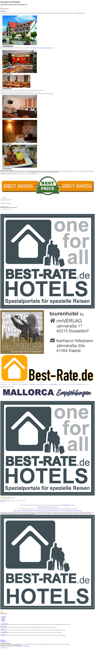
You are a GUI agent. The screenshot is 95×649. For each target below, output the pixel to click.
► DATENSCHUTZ (3, 641)
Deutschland (4, 616)
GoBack (9, 203)
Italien (3, 618)
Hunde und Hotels (4, 631)
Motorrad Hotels (24, 384)
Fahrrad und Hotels (3, 613)
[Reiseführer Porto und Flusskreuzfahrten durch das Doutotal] (47, 506)
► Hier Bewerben (18, 645)
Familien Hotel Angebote (40, 384)
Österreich (3, 617)
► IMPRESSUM (3, 640)
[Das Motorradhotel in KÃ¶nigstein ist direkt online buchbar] (47, 195)
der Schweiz (4, 619)
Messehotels (3, 634)
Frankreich (3, 620)
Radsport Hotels (32, 384)
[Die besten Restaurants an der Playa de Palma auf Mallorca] (72, 510)
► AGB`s (2, 639)
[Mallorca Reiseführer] (47, 398)
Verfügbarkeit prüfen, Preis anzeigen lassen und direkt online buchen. (43, 47)
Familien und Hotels (3, 626)
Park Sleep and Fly (79, 384)
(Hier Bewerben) (2, 501)
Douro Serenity (65, 505)
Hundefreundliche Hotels (54, 384)
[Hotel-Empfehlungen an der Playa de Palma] (55, 510)
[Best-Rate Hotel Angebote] (47, 308)
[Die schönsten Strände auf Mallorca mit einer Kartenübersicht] (27, 510)
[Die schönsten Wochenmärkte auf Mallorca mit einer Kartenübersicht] (40, 510)
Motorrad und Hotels (4, 623)
